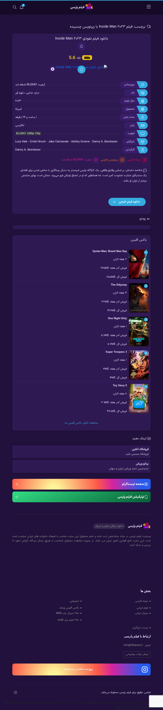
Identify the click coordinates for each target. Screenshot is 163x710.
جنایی (29, 93)
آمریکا (18, 109)
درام (37, 93)
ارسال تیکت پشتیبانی (137, 654)
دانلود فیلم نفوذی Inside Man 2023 (81, 38)
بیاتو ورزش (129, 466)
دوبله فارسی (141, 601)
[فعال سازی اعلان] (81, 46)
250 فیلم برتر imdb (68, 620)
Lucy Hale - (22, 142)
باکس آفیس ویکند (69, 608)
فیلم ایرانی (142, 608)
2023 (18, 101)
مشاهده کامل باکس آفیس (82, 423)
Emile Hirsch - (39, 142)
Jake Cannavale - (59, 142)
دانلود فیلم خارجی (129, 202)
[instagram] (15, 693)
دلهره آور (20, 93)
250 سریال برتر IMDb (67, 613)
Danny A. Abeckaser (105, 142)
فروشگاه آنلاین (137, 451)
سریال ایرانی (141, 613)
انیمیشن (74, 601)
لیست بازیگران (140, 628)
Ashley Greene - (81, 142)
